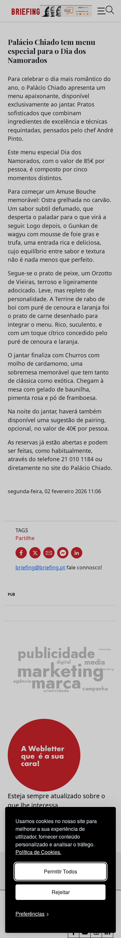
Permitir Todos (60, 871)
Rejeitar (61, 892)
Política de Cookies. (38, 852)
